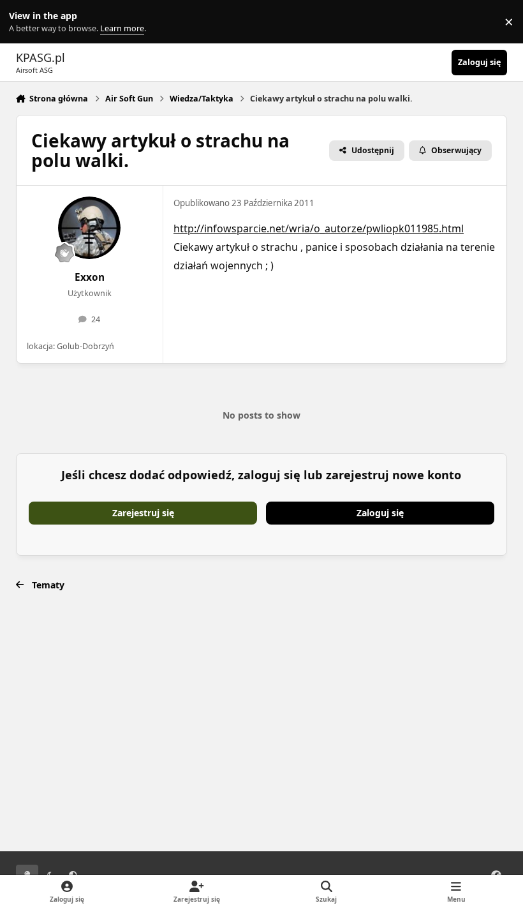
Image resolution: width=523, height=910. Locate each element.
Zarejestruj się (143, 513)
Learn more (24, 22)
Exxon (90, 277)
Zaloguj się (380, 513)
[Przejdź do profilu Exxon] (89, 228)
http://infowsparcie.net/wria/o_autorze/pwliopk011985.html (318, 228)
